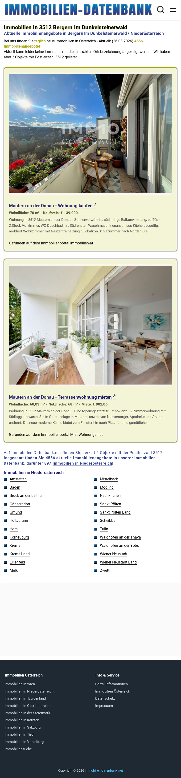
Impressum (104, 706)
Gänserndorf (20, 504)
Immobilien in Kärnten (22, 720)
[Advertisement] (90, 619)
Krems (15, 545)
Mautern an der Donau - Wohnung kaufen (51, 205)
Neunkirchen (110, 495)
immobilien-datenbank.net (104, 770)
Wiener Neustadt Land (118, 562)
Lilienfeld (17, 562)
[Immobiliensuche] (160, 10)
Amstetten (18, 479)
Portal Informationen (111, 684)
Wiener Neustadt (113, 554)
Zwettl (105, 570)
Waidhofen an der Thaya (120, 537)
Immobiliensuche (18, 749)
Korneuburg (19, 537)
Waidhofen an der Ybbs (119, 545)
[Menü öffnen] (172, 10)
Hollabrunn (19, 520)
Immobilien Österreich (112, 691)
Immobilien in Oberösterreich (27, 706)
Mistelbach (109, 479)
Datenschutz (105, 698)
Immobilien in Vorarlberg (24, 742)
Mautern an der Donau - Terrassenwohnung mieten (60, 397)
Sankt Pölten (110, 504)
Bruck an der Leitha (26, 495)
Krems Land (20, 554)
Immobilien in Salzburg (23, 727)
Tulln (104, 529)
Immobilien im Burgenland (25, 698)
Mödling (107, 487)
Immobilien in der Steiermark (27, 713)
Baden (15, 487)
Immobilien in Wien (20, 684)
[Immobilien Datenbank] (78, 14)
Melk (14, 570)
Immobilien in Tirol (19, 734)
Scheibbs (107, 520)
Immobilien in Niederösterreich (82, 463)
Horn (14, 529)
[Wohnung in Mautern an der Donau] (90, 193)
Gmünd (16, 512)
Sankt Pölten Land (115, 512)
